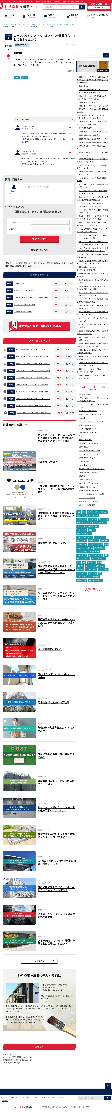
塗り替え (95, 515)
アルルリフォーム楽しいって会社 (91, 422)
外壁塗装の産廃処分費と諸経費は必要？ (93, 142)
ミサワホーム (81, 573)
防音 (78, 512)
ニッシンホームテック (85, 548)
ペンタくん (92, 519)
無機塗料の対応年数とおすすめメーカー (93, 139)
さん (28, 126)
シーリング (92, 573)
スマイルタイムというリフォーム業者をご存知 (33, 371)
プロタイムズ (99, 548)
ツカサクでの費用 (20, 284)
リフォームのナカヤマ (85, 537)
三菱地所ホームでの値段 (23, 312)
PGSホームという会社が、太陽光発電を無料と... (33, 406)
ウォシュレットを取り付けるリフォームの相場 (31, 298)
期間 (99, 562)
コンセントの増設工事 (87, 505)
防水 (89, 512)
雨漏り (79, 515)
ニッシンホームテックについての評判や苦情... (34, 413)
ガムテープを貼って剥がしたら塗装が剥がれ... (33, 392)
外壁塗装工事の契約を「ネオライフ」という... (33, 364)
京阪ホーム (91, 562)
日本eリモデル (103, 519)
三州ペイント (81, 544)
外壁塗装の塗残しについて (88, 394)
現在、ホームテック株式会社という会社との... (33, 350)
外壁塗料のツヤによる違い (52, 542)
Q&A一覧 (31, 16)
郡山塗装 (82, 418)
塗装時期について (85, 447)
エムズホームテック (100, 512)
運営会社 (61, 1097)
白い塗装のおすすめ (86, 465)
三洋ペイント (94, 551)
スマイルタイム (82, 551)
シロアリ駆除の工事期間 (88, 472)
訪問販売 (87, 515)
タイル (96, 541)
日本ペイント (81, 580)
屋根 (106, 555)
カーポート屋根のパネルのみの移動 (92, 494)
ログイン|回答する (48, 1097)
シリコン (80, 569)
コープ (17, 77)
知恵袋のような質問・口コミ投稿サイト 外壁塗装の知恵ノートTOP (24, 24)
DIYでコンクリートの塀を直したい (91, 469)
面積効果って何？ (47, 462)
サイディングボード (95, 555)
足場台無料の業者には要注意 (53, 702)
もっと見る (39, 960)
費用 (100, 573)
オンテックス (81, 541)
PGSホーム (86, 559)
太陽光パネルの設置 (86, 425)
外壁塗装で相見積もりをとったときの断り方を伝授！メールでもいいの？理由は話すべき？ (56, 569)
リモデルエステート (84, 577)
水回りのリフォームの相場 (24, 291)
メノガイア (91, 523)
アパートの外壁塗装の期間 (88, 490)
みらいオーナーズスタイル (95, 566)
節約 (84, 512)
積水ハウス (81, 523)
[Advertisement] (45, 98)
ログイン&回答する (99, 16)
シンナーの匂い (84, 461)
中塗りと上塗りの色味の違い (89, 451)
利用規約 (5, 1101)
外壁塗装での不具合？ (87, 458)
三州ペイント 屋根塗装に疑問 (90, 414)
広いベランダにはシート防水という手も (93, 132)
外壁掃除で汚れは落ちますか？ (90, 443)
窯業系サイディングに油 (88, 411)
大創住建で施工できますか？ (89, 483)
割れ (78, 562)
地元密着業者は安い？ (50, 649)
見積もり (24, 77)
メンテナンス (81, 555)
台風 (84, 562)
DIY (78, 559)
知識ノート (53, 16)
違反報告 (72, 71)
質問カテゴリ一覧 (52, 24)
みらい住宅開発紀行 (91, 526)
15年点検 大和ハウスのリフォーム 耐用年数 (32, 385)
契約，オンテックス (84, 533)
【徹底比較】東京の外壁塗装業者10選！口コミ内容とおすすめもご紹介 (56, 516)
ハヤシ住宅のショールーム (88, 432)
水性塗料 (96, 577)
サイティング (81, 530)
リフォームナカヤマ (95, 544)
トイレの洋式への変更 (87, 498)
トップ (11, 16)
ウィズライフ (81, 519)
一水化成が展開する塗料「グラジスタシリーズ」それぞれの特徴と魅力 (56, 489)
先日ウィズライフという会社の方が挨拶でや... (33, 357)
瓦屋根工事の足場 (85, 440)
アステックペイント (99, 559)
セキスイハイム (100, 537)
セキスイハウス (91, 569)
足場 (106, 544)
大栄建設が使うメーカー (88, 487)
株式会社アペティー (95, 580)
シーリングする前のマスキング (90, 454)
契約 (90, 541)
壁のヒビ (82, 436)
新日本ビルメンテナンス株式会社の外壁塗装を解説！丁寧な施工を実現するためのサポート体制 (56, 438)
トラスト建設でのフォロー (88, 429)
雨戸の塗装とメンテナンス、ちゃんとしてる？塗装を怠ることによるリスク (56, 596)
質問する (74, 16)
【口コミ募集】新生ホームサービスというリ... (33, 399)
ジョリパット (101, 523)
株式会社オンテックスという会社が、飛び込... (33, 378)
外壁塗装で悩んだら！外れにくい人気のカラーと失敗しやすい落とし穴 (56, 622)
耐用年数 (80, 566)
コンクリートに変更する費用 (24, 305)
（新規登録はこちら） (39, 250)
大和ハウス (104, 541)
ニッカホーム (103, 569)
